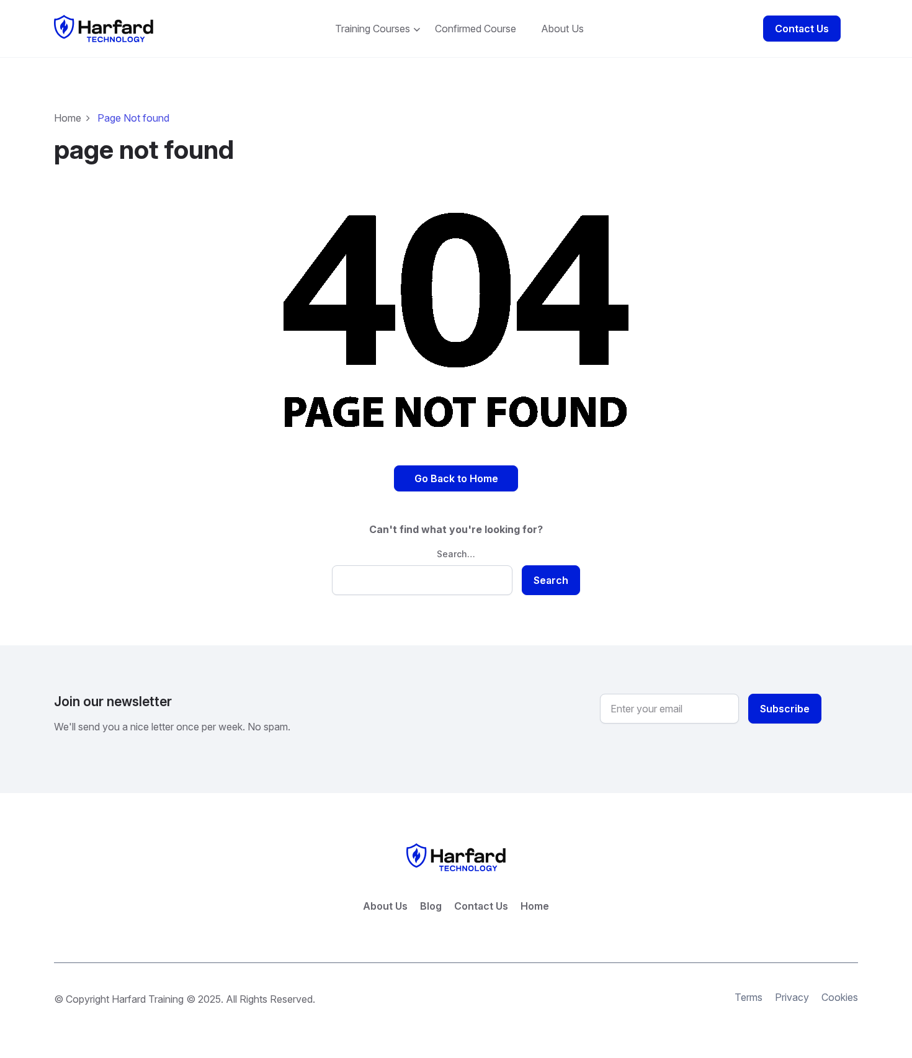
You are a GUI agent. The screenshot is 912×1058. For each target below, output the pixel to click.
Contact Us (802, 28)
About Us (562, 28)
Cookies (839, 997)
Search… (456, 554)
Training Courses (372, 28)
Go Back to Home (456, 478)
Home (67, 118)
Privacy (792, 997)
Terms (748, 997)
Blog (431, 906)
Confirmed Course (475, 28)
